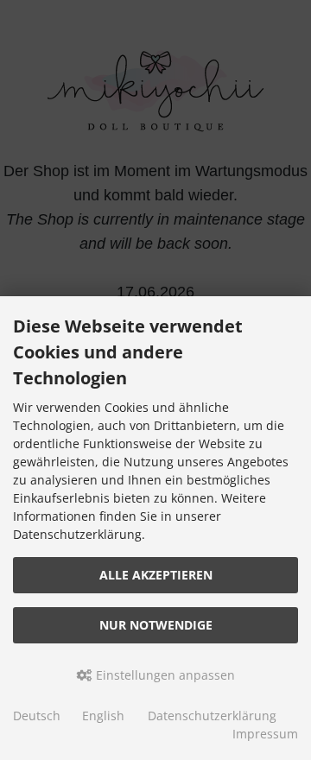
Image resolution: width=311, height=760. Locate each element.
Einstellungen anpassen (163, 675)
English (103, 715)
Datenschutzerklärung (212, 715)
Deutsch (36, 715)
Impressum (265, 733)
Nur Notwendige (156, 625)
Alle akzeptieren (156, 575)
